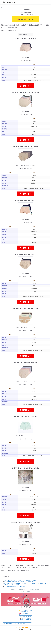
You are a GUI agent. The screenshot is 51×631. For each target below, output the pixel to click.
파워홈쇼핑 (29, 627)
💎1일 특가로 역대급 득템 (25, 616)
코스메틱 (16, 627)
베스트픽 (21, 627)
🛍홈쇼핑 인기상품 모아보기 (25, 615)
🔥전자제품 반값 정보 (25, 612)
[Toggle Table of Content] (30, 35)
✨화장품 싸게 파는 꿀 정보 (25, 610)
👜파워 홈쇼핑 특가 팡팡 (25, 618)
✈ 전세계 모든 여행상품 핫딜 (25, 619)
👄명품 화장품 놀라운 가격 (25, 613)
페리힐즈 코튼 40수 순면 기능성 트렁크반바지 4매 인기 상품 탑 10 (15, 623)
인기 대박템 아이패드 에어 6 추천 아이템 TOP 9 (15, 586)
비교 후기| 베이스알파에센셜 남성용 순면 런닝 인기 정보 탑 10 (18, 581)
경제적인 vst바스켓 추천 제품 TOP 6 (12, 585)
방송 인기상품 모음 (8, 2)
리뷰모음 (25, 627)
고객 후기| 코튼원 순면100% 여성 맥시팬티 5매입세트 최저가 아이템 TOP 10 (17, 622)
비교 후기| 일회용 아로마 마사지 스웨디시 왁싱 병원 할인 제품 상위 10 (20, 580)
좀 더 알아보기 (25, 85)
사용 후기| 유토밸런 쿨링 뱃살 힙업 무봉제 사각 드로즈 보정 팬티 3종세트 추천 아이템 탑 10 (25, 583)
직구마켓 (35, 627)
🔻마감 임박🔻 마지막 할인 (25, 19)
